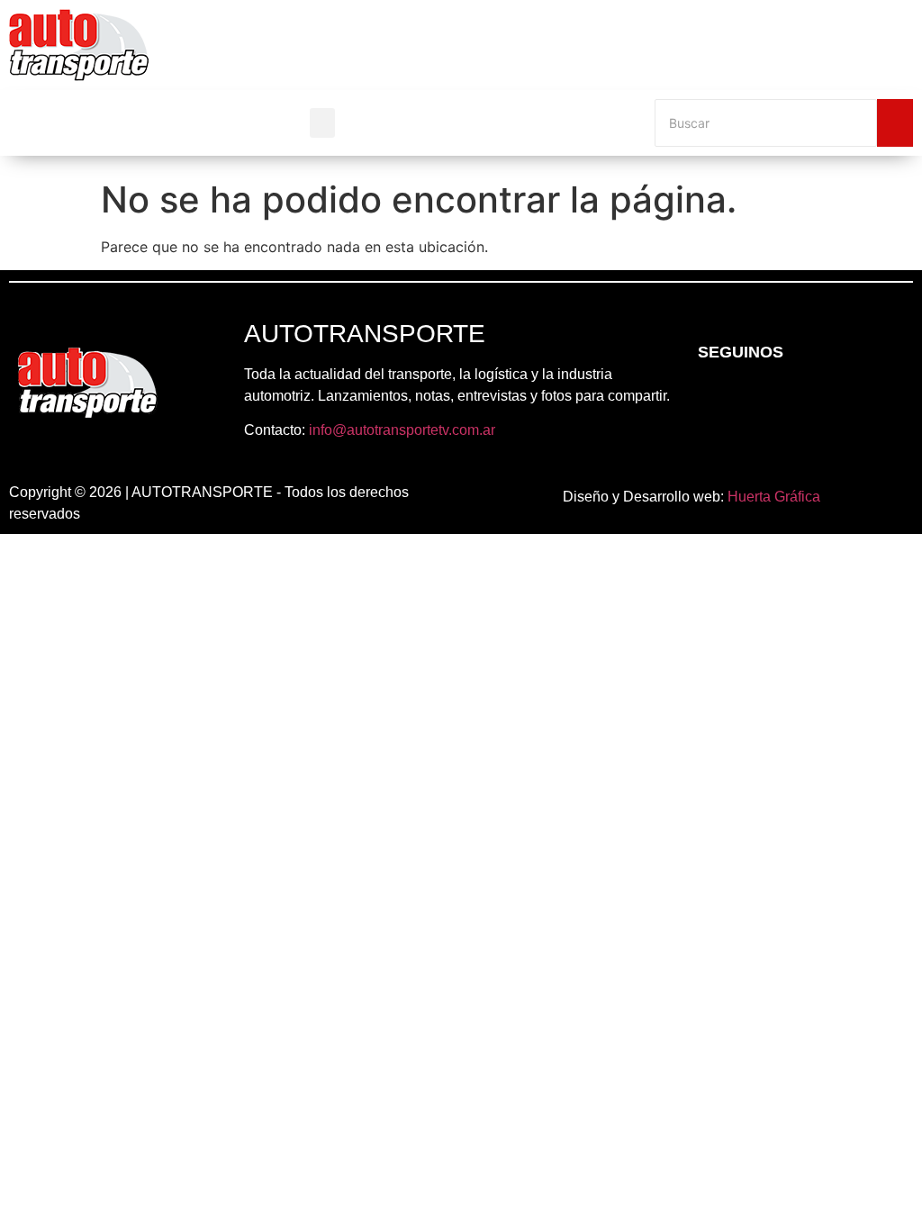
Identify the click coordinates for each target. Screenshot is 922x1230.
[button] (322, 123)
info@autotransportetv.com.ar (402, 430)
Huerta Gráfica (774, 496)
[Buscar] (895, 123)
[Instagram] (759, 400)
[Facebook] (709, 400)
